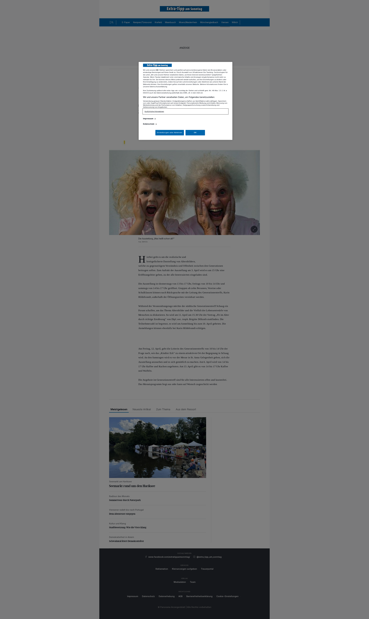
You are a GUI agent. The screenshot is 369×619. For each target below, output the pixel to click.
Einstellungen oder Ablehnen (169, 133)
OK (195, 133)
